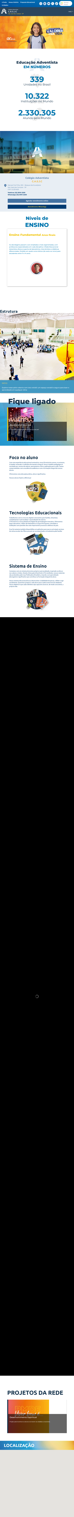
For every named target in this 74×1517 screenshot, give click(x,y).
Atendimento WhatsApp (37, 207)
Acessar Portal (66, 3)
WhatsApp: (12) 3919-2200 (17, 195)
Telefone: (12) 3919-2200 (16, 193)
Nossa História (13, 2)
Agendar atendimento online (37, 201)
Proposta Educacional (27, 2)
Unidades (5, 5)
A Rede (4, 2)
